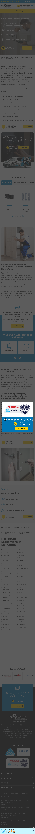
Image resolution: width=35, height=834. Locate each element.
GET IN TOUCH (22, 429)
